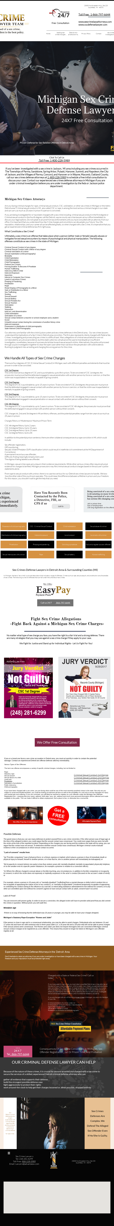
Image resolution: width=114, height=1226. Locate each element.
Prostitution (8, 781)
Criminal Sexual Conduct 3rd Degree (91, 780)
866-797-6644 (62, 602)
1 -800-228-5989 (56, 177)
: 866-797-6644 (19, 1054)
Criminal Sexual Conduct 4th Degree (91, 783)
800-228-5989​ (29, 1161)
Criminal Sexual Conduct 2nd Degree (91, 777)
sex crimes (80, 997)
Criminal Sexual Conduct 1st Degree (91, 775)
